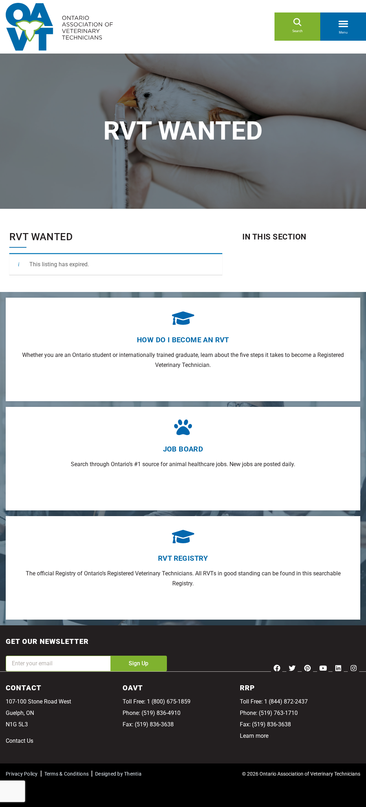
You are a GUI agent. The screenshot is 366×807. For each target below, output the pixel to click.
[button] (343, 22)
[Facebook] (276, 668)
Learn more (254, 735)
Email (13, 650)
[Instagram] (353, 668)
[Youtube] (323, 668)
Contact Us (19, 740)
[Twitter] (292, 668)
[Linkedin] (338, 668)
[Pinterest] (307, 668)
